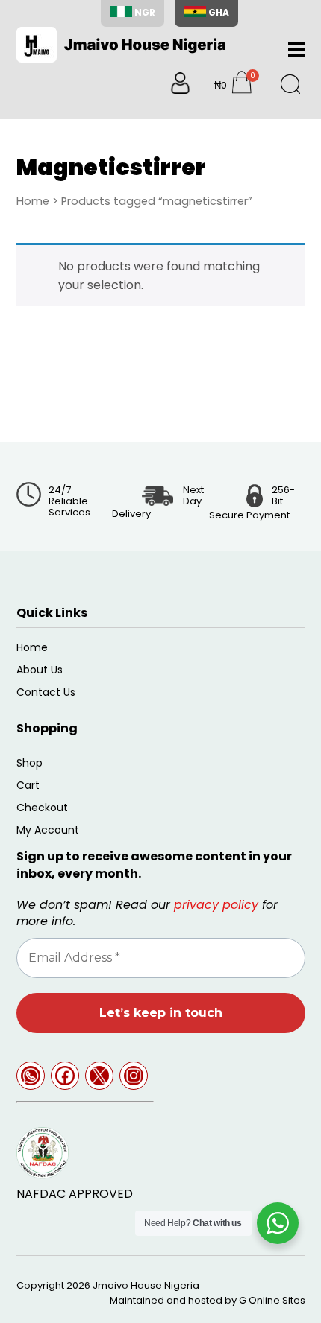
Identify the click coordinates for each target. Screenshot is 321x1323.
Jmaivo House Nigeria (146, 1285)
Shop (29, 762)
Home (32, 201)
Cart (28, 785)
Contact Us (45, 692)
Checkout (42, 807)
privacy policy (216, 904)
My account (47, 829)
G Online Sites (272, 1300)
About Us (39, 669)
